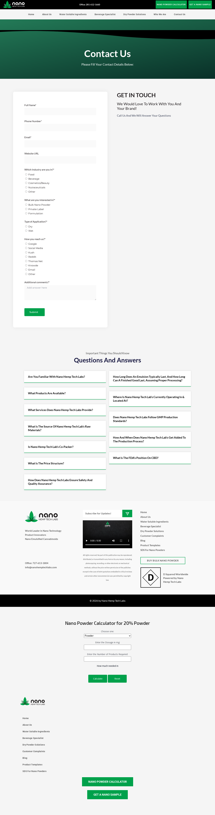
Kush (31, 252)
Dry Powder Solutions (134, 14)
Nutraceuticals (36, 187)
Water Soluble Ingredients (73, 14)
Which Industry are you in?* (39, 169)
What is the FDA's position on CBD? (135, 458)
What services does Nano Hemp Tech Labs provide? (60, 410)
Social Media (35, 248)
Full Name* (30, 105)
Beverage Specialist (105, 14)
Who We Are (160, 14)
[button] (65, 377)
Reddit (32, 256)
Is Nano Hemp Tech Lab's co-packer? (51, 446)
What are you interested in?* (39, 199)
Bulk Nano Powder (39, 204)
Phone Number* (33, 121)
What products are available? (47, 393)
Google (32, 243)
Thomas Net (35, 261)
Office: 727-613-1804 (36, 563)
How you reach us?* (34, 238)
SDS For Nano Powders (152, 550)
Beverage (33, 178)
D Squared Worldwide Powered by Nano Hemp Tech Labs (175, 578)
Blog (142, 540)
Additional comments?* (37, 282)
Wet (30, 230)
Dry (30, 226)
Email (31, 269)
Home (31, 14)
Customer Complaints (152, 535)
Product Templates (150, 545)
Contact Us (179, 14)
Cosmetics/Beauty (38, 183)
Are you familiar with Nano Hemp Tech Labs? (56, 376)
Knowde (33, 265)
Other (31, 191)
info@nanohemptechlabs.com (41, 567)
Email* (27, 137)
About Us (46, 14)
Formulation (35, 213)
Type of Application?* (35, 221)
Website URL (31, 153)
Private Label (36, 209)
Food (31, 174)
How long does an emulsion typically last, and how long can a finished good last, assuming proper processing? (149, 378)
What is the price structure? (46, 463)
